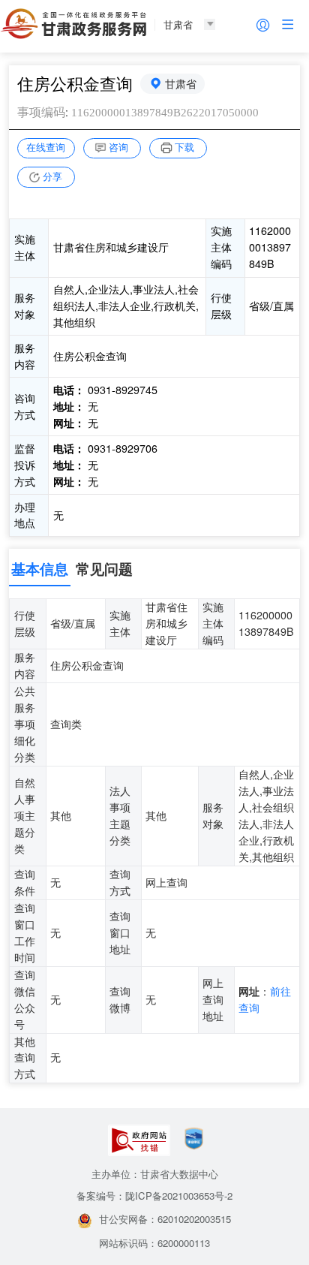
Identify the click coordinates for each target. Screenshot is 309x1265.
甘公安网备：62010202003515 (165, 1219)
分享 (52, 176)
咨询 (118, 147)
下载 (184, 147)
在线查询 (45, 147)
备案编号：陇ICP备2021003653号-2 (154, 1195)
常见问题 (104, 569)
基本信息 (39, 569)
